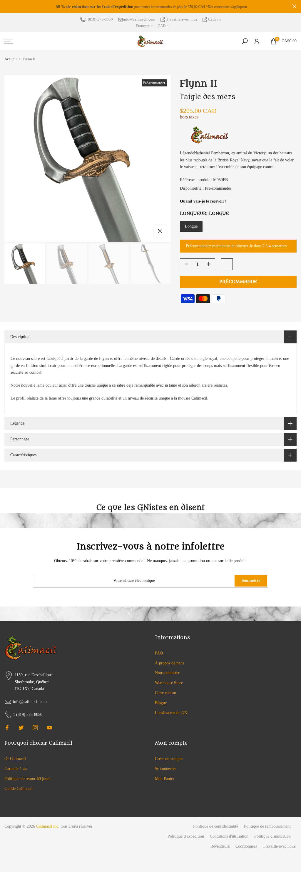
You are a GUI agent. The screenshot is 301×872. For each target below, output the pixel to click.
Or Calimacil (15, 758)
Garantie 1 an (15, 768)
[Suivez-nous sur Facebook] (7, 727)
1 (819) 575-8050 (99, 19)
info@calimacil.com (139, 19)
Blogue (161, 703)
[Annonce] (150, 6)
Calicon (214, 19)
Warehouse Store (169, 683)
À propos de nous (169, 663)
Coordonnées (246, 846)
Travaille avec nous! (280, 846)
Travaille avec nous (181, 19)
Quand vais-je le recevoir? (203, 201)
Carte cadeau (165, 693)
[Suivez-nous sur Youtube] (49, 727)
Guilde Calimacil (18, 788)
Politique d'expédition (186, 836)
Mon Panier (164, 778)
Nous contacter (167, 673)
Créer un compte (169, 758)
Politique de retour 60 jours (27, 778)
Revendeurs (220, 846)
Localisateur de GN (171, 713)
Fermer (6, 6)
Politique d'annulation (272, 836)
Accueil (10, 59)
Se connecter (165, 768)
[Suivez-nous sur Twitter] (21, 727)
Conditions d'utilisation (229, 836)
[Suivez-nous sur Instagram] (35, 727)
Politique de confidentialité (215, 826)
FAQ (159, 653)
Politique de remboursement (267, 826)
